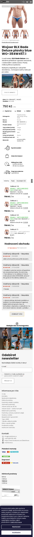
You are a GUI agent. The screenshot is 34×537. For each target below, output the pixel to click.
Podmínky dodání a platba (10, 402)
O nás (4, 394)
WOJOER (11, 101)
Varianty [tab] (6, 181)
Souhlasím (16, 533)
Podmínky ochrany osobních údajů (13, 413)
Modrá (19, 120)
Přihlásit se (8, 381)
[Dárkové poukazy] (11, 492)
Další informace (16, 522)
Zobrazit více (17, 314)
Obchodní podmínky (8, 404)
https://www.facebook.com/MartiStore (17, 440)
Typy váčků (5, 419)
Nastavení (16, 527)
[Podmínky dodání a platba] (10, 454)
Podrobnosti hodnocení (10, 42)
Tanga (19, 127)
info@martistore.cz (11, 436)
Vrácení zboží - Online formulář (12, 409)
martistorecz (9, 443)
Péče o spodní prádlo (8, 423)
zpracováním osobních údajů (13, 376)
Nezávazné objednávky (9, 398)
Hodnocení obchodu (17, 243)
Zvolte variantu (9, 92)
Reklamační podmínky (9, 411)
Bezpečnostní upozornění (10, 417)
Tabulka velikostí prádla (9, 421)
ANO (18, 132)
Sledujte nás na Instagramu (17, 325)
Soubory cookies (7, 415)
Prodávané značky (7, 425)
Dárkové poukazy (7, 400)
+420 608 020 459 (10, 438)
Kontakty (4, 396)
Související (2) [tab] (21, 181)
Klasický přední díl (21, 124)
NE (17, 137)
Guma (19, 135)
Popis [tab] (13, 181)
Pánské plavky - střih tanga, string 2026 (22, 116)
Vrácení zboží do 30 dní (9, 406)
